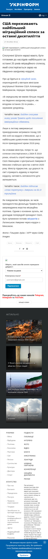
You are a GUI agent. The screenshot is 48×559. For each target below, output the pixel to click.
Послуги (9, 9)
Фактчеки (11, 452)
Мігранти (28, 243)
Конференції (30, 469)
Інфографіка (29, 456)
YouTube (19, 297)
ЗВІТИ (9, 528)
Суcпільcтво (12, 463)
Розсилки (11, 538)
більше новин (24, 302)
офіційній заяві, (28, 79)
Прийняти (24, 555)
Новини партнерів (28, 464)
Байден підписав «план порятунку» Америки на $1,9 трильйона (22, 190)
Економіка (11, 448)
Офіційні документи (29, 474)
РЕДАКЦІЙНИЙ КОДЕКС (13, 533)
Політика (10, 444)
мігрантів (32, 219)
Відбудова (11, 440)
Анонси (37, 9)
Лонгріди (28, 460)
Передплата (12, 493)
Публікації (28, 437)
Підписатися (13, 286)
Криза (10, 243)
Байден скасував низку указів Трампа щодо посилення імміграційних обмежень (23, 118)
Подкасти (28, 433)
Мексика (19, 243)
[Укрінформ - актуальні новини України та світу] (24, 4)
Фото (26, 444)
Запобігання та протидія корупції (14, 511)
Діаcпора (11, 471)
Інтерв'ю (28, 440)
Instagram (7, 297)
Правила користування (12, 502)
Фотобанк (18, 9)
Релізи (27, 479)
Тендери (10, 507)
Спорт (9, 475)
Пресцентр (28, 9)
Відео (26, 448)
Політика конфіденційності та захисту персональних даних (14, 520)
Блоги (27, 452)
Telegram (39, 295)
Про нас (10, 485)
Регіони (10, 460)
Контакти (11, 489)
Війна (9, 436)
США (37, 243)
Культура (11, 467)
